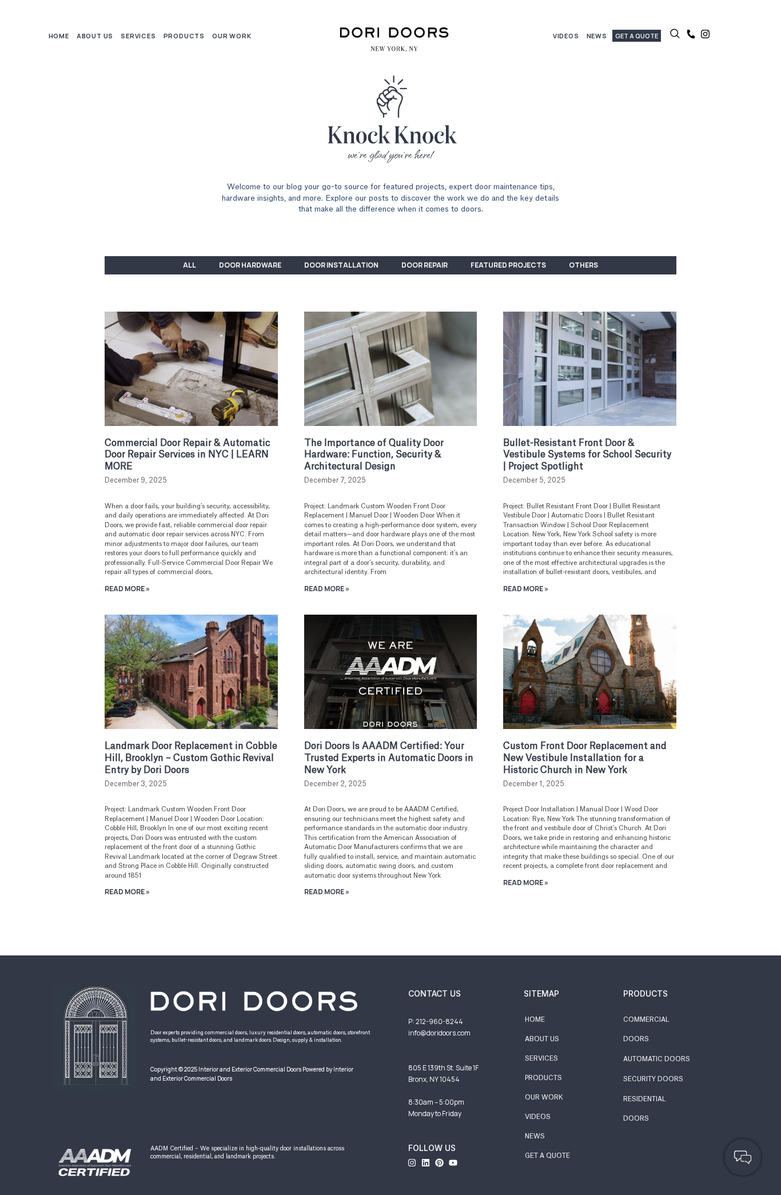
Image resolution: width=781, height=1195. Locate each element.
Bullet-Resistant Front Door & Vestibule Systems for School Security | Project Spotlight (587, 455)
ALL (189, 265)
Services (138, 35)
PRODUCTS (543, 1078)
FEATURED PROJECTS (508, 265)
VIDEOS (538, 1117)
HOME (59, 35)
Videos (566, 35)
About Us (95, 35)
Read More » (127, 588)
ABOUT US (542, 1039)
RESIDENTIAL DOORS (644, 1109)
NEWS (535, 1136)
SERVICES (541, 1058)
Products (184, 35)
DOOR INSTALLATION (341, 265)
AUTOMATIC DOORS (656, 1059)
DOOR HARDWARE (250, 265)
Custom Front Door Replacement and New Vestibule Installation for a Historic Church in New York (585, 758)
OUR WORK (544, 1097)
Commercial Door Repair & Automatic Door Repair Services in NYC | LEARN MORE (187, 455)
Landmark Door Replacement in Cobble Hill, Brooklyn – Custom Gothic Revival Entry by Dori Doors (191, 758)
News (597, 35)
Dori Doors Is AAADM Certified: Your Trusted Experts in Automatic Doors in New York (388, 758)
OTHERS (583, 265)
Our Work (231, 35)
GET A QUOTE (547, 1156)
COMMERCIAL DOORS (646, 1029)
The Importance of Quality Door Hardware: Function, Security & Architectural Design (374, 455)
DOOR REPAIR (424, 265)
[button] (675, 36)
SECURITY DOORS (653, 1079)
